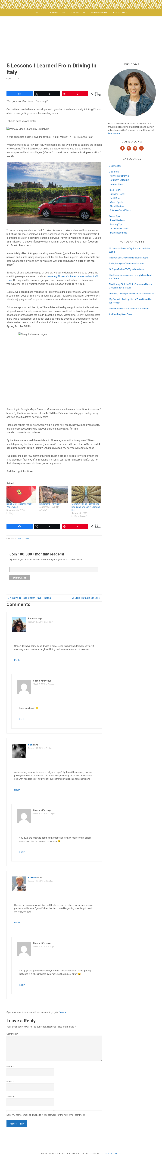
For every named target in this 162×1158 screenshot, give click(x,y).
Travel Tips (114, 216)
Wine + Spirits (116, 202)
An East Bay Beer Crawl (120, 314)
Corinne (32, 877)
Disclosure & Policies (110, 1154)
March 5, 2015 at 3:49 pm (44, 684)
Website (10, 1096)
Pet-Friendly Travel (119, 228)
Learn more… (114, 133)
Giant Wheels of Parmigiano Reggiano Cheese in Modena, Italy (86, 507)
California (114, 171)
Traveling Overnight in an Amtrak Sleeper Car (131, 293)
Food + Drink (115, 190)
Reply (17, 660)
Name (10, 1066)
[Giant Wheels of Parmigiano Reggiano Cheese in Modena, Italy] (86, 494)
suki (30, 744)
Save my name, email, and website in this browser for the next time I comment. (45, 1115)
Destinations (115, 166)
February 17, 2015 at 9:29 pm (40, 748)
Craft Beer (115, 198)
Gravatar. (63, 1012)
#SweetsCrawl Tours (120, 210)
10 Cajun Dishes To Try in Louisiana (126, 269)
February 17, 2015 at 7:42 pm (40, 622)
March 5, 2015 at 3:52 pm (44, 947)
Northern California (119, 176)
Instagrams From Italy (50, 504)
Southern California (119, 180)
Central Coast (116, 184)
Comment (12, 1034)
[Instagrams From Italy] (53, 494)
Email (10, 1081)
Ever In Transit (81, 37)
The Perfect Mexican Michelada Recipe (128, 257)
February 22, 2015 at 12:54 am (41, 881)
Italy (17, 79)
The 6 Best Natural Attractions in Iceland (129, 308)
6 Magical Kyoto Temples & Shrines (126, 263)
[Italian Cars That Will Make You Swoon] (21, 494)
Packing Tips (116, 224)
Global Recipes (117, 206)
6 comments (23, 538)
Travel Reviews (117, 220)
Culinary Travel (117, 194)
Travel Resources (118, 232)
